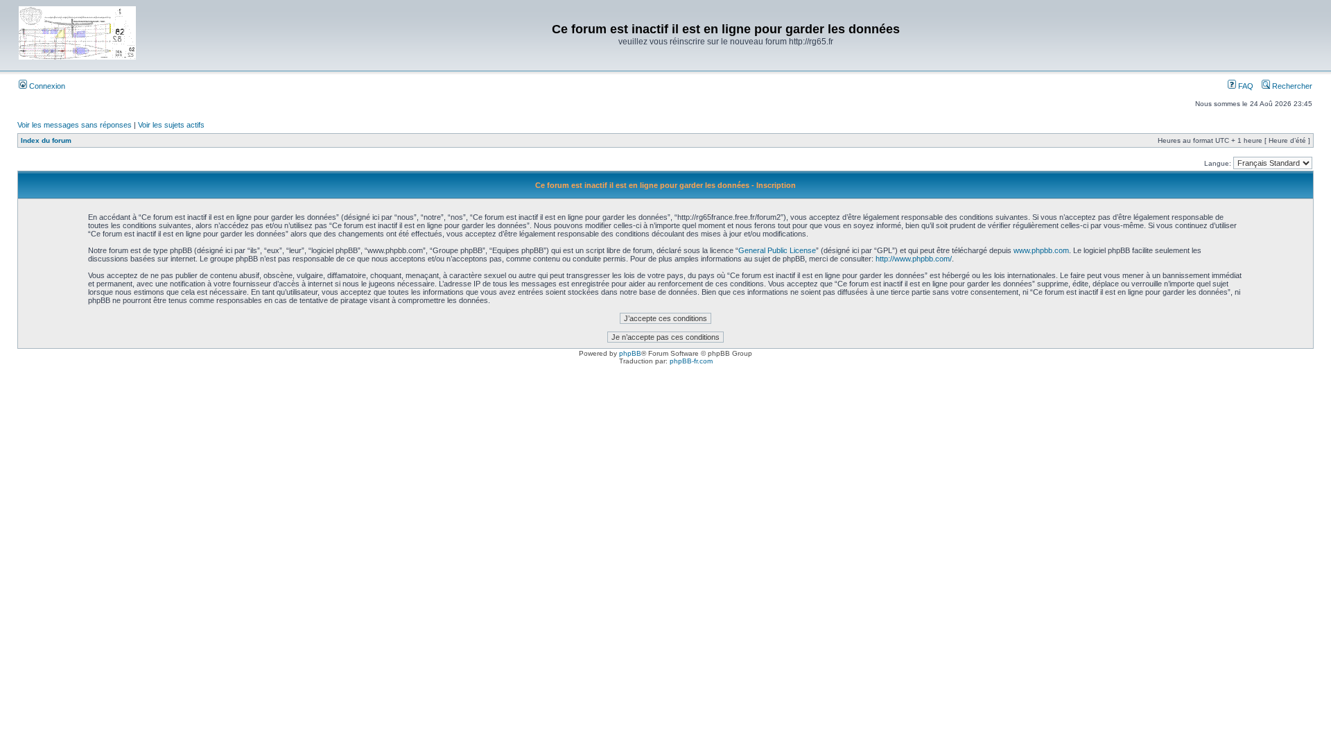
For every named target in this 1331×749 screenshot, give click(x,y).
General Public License (777, 250)
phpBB (630, 353)
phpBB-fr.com (691, 361)
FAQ (1244, 86)
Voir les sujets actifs (171, 125)
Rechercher (1291, 86)
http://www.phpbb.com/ (914, 259)
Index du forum (46, 140)
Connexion (46, 86)
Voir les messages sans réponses (74, 125)
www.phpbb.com (1041, 250)
